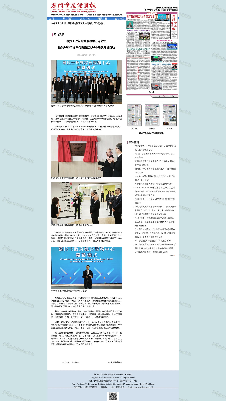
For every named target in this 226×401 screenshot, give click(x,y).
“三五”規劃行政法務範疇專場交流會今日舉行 (155, 218)
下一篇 (74, 362)
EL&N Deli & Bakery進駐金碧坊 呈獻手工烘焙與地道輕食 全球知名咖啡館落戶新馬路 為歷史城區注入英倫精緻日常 (155, 191)
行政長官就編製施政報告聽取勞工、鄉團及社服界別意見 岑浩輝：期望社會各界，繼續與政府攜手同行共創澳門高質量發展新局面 (155, 210)
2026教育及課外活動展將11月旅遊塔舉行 (153, 241)
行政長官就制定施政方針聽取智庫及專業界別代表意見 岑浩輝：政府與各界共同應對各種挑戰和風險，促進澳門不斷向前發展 (155, 233)
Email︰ (131, 387)
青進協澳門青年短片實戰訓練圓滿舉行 (152, 252)
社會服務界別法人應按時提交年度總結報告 (154, 184)
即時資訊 (99, 23)
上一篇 (66, 362)
